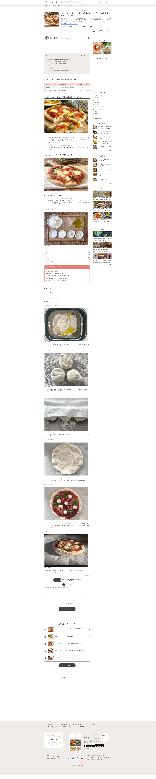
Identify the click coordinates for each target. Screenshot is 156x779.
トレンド (96, 2)
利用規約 (92, 759)
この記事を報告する (87, 575)
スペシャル (75, 726)
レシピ (57, 724)
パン (81, 5)
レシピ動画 (91, 2)
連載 (52, 726)
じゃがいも (78, 5)
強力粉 (45, 252)
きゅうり (62, 5)
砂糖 (45, 254)
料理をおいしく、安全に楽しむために (104, 757)
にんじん (73, 5)
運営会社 (88, 759)
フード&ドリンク (91, 724)
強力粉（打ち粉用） (48, 261)
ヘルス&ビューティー (82, 724)
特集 (48, 726)
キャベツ (66, 5)
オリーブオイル (47, 257)
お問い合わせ (103, 755)
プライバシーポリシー (98, 759)
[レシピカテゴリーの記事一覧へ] (63, 26)
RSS (96, 757)
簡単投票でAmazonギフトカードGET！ (69, 23)
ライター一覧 (93, 755)
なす (50, 5)
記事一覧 (88, 755)
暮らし (74, 724)
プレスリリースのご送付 (91, 757)
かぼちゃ (58, 5)
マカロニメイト (58, 726)
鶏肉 (84, 5)
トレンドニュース (51, 724)
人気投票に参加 (82, 726)
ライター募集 (98, 755)
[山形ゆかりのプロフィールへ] (67, 38)
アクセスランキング (67, 726)
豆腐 (70, 5)
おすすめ (100, 2)
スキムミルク (47, 256)
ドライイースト (47, 259)
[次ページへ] (74, 584)
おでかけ (69, 724)
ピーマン (54, 5)
